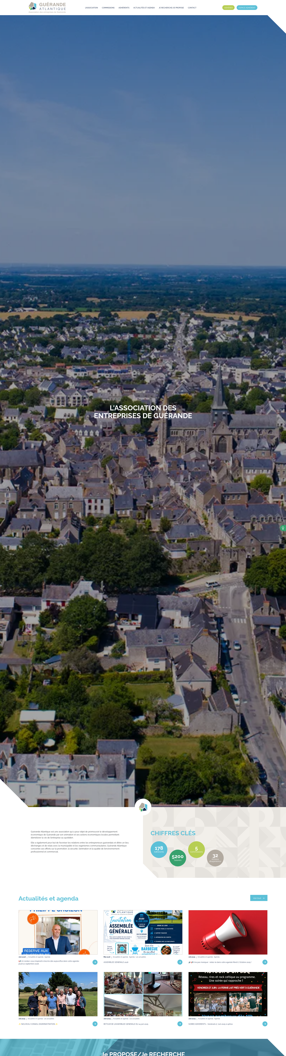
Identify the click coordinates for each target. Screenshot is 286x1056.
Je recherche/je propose (171, 7)
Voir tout (257, 898)
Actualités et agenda (144, 7)
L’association (91, 7)
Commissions (108, 7)
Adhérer (228, 7)
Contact (192, 7)
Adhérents (124, 7)
